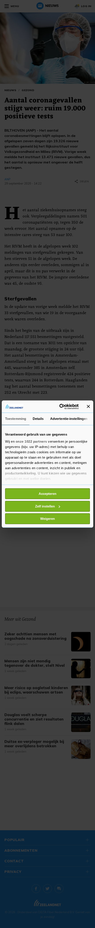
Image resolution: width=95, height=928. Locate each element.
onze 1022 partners (31, 441)
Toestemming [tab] (15, 419)
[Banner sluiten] (88, 406)
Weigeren (47, 519)
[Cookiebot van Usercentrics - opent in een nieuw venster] (60, 406)
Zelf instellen (45, 506)
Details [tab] (38, 419)
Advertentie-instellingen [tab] (68, 419)
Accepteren (47, 494)
